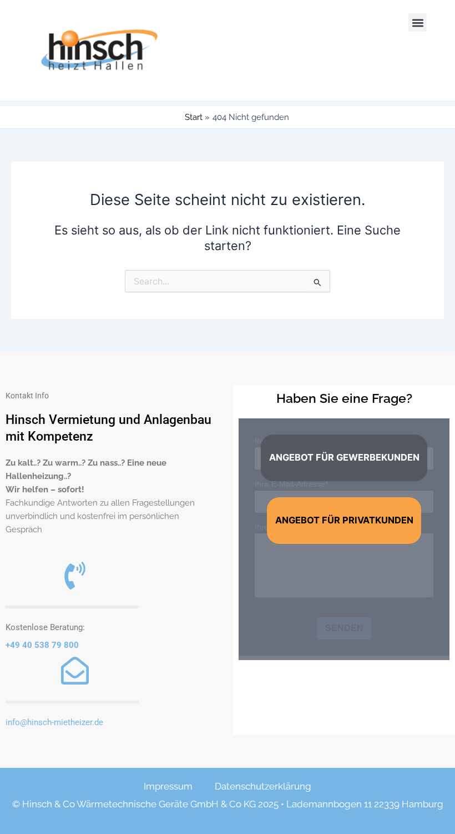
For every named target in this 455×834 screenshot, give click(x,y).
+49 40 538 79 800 (42, 645)
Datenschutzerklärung (263, 786)
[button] (417, 22)
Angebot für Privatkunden (344, 520)
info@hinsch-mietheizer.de (54, 722)
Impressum (168, 786)
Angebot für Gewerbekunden (344, 457)
